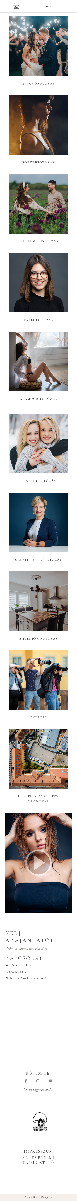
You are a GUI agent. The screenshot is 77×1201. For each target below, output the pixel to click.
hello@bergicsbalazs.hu (20, 965)
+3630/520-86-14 (16, 971)
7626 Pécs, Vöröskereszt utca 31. (26, 978)
